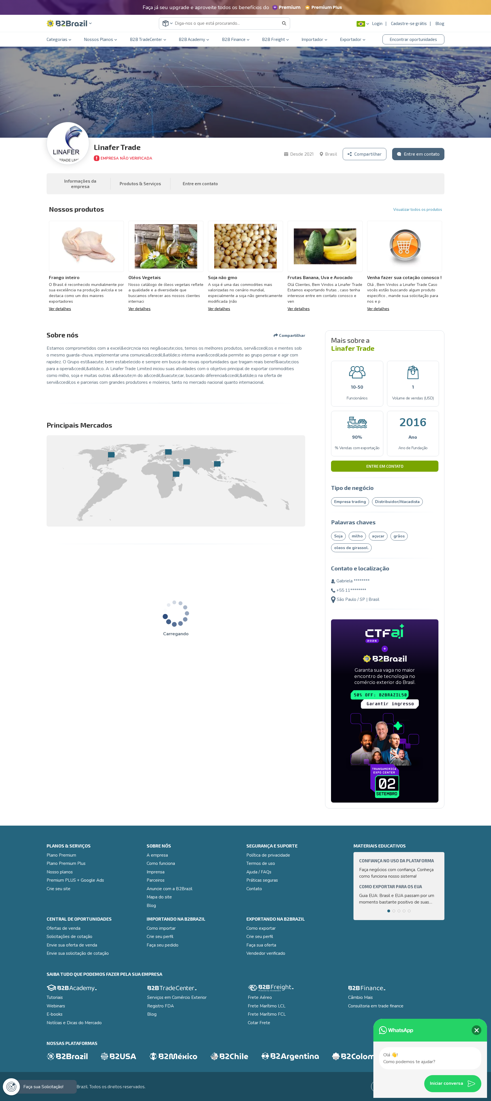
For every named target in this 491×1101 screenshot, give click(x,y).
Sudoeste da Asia (217, 465)
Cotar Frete (259, 1023)
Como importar (161, 928)
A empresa (157, 855)
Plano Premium (61, 855)
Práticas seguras (262, 880)
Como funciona (161, 863)
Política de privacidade (268, 855)
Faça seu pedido (162, 945)
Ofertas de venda (63, 928)
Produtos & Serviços (140, 183)
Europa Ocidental (168, 453)
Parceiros (156, 880)
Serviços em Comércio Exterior (177, 997)
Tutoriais (55, 997)
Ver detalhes (60, 308)
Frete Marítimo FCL (267, 1014)
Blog (439, 23)
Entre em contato (384, 466)
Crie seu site (58, 889)
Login (377, 23)
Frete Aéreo (260, 997)
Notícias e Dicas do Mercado (74, 1023)
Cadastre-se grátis (409, 23)
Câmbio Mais (360, 997)
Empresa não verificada (126, 158)
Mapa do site (159, 897)
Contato (254, 889)
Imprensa (156, 872)
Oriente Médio (186, 463)
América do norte (111, 456)
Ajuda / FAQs (258, 872)
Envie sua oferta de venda (72, 945)
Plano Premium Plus (66, 863)
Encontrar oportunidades (413, 39)
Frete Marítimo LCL (267, 1006)
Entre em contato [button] (200, 183)
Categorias (57, 39)
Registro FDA (160, 1006)
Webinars (56, 1006)
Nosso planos (60, 872)
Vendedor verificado (265, 953)
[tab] (388, 911)
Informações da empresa (80, 183)
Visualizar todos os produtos (417, 209)
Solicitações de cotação (69, 936)
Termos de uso (260, 863)
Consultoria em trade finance (375, 1006)
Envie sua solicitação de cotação (78, 953)
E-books (55, 1014)
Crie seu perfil (160, 936)
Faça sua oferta (261, 945)
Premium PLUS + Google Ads (75, 880)
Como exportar (261, 928)
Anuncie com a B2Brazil (169, 889)
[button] (69, 23)
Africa (176, 475)
